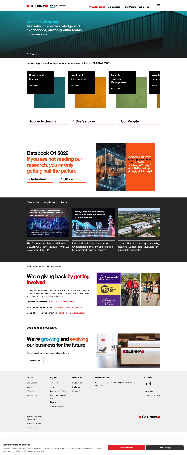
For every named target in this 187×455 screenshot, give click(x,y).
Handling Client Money (35, 416)
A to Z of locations (56, 406)
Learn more (41, 451)
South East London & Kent (57, 397)
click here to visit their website (62, 302)
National (52, 402)
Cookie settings (165, 448)
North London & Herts (58, 391)
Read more (33, 84)
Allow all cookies (126, 448)
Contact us (143, 6)
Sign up (98, 383)
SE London (31, 391)
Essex (29, 387)
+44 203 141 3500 (153, 396)
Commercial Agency (38, 34)
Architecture (32, 395)
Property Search (97, 6)
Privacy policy (32, 419)
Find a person (77, 383)
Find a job (76, 387)
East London (32, 383)
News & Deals (77, 391)
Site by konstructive (32, 427)
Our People (130, 6)
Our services (114, 6)
